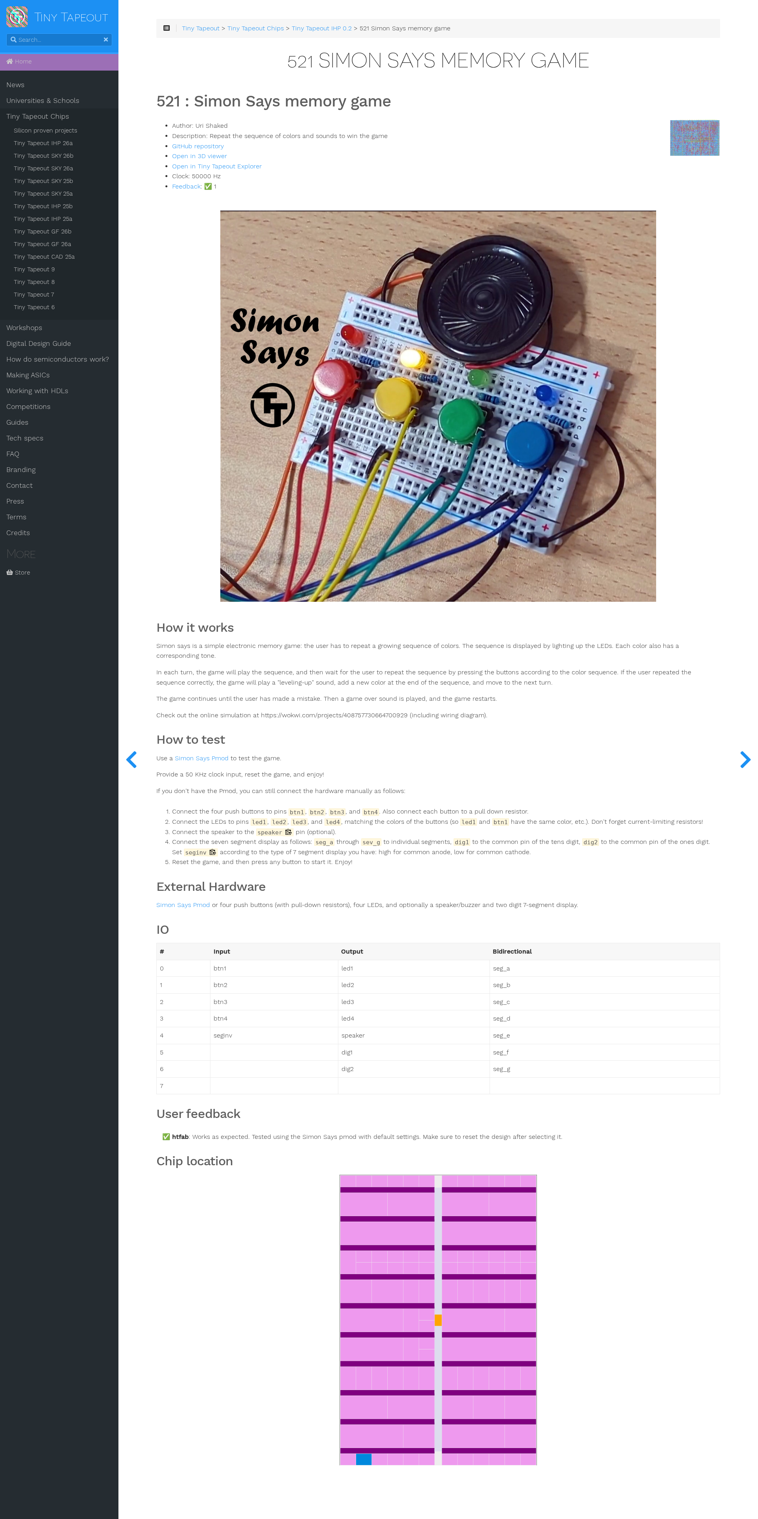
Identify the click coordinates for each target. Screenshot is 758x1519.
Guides (17, 422)
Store (21, 572)
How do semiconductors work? (57, 359)
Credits (18, 533)
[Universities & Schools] (131, 759)
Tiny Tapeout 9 (34, 269)
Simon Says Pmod (202, 758)
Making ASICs (28, 375)
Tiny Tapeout (201, 28)
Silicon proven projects (45, 130)
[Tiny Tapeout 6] (745, 759)
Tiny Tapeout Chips (37, 116)
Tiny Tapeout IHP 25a (43, 218)
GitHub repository (198, 146)
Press (15, 501)
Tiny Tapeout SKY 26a (43, 168)
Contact (19, 485)
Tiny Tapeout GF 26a (42, 244)
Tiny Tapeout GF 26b (42, 231)
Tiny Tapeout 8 (34, 282)
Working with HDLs (37, 391)
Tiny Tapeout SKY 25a (43, 193)
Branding (21, 470)
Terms (16, 517)
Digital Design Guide (38, 343)
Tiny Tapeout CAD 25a (44, 256)
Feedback (186, 186)
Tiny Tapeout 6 (34, 307)
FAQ (12, 454)
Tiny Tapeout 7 (34, 294)
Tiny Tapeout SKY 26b (43, 155)
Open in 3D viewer (199, 156)
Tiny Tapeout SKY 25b (43, 181)
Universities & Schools (42, 101)
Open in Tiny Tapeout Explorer (217, 166)
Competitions (28, 407)
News (15, 85)
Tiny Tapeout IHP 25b (43, 206)
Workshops (24, 328)
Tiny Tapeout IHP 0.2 (322, 28)
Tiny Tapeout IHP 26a (43, 143)
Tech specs (24, 438)
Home (22, 61)
